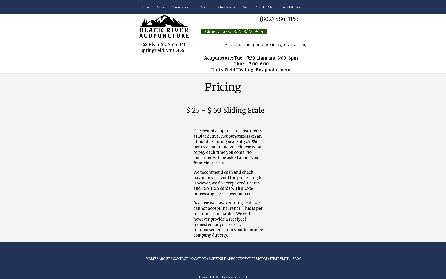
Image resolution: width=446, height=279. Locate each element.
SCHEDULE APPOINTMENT (230, 259)
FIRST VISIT (279, 259)
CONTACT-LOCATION (189, 259)
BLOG (297, 259)
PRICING (260, 259)
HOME (151, 259)
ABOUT (164, 259)
